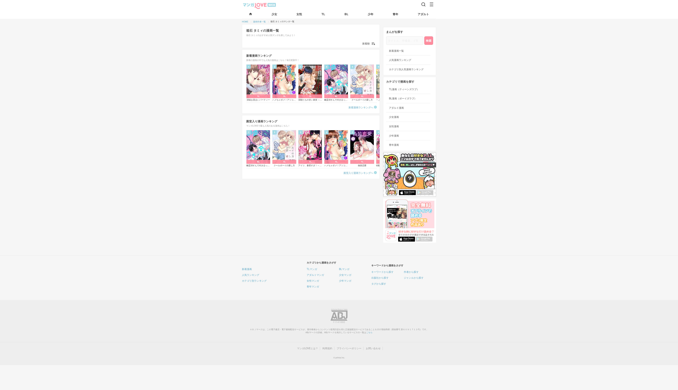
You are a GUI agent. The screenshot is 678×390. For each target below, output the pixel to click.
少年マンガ (345, 280)
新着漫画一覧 (396, 50)
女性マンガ (313, 280)
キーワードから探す (382, 272)
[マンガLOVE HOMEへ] (250, 14)
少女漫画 (394, 117)
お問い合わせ (373, 348)
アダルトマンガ (315, 275)
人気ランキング (250, 275)
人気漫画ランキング (400, 60)
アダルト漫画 (396, 107)
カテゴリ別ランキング (254, 280)
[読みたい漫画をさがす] (423, 4)
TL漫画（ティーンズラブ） (404, 89)
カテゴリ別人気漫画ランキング (406, 69)
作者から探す (411, 272)
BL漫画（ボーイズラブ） (403, 98)
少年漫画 (394, 135)
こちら (369, 332)
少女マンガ (345, 275)
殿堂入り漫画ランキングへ (358, 173)
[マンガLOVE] (259, 5)
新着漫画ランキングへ (361, 107)
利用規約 (327, 348)
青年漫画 (394, 144)
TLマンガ (312, 269)
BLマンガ (344, 269)
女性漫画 (394, 126)
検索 (429, 40)
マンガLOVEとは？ (307, 348)
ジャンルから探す (414, 277)
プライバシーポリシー (349, 348)
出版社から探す (380, 277)
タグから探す (378, 283)
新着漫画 (247, 269)
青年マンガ (313, 286)
